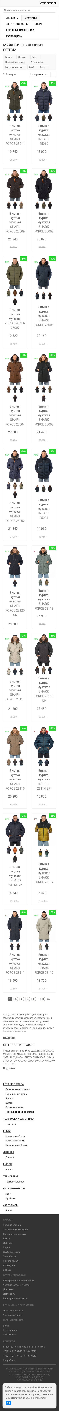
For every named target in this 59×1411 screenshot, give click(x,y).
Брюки (7, 1131)
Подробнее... (9, 1360)
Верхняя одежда (13, 1084)
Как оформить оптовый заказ (18, 1280)
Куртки (9, 1103)
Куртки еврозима (14, 1107)
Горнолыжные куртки (16, 1094)
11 (43, 999)
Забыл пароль (10, 1334)
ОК (8, 1403)
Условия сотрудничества (16, 1285)
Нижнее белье (10, 1261)
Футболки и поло (14, 1188)
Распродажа (14, 36)
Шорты (7, 1164)
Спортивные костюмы (14, 1234)
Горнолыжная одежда (20, 30)
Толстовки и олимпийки (18, 1119)
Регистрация (10, 1330)
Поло (8, 1194)
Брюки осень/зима (15, 1140)
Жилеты (10, 1098)
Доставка (8, 1289)
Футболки (11, 1198)
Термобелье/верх (15, 1181)
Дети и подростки (17, 24)
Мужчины (31, 18)
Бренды (7, 1270)
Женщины (12, 18)
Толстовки (11, 1124)
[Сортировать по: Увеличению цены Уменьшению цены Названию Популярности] (42, 74)
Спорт (38, 24)
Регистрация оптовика (15, 1298)
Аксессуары (10, 1205)
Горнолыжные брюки (16, 1145)
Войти (6, 1325)
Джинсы (8, 1152)
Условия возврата (12, 1315)
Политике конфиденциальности (29, 1398)
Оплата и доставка (13, 1310)
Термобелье (10, 1176)
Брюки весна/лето (15, 1136)
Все (49, 999)
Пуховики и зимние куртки (20, 1112)
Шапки (9, 1210)
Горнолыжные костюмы (18, 1089)
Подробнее (9, 1038)
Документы (9, 1294)
